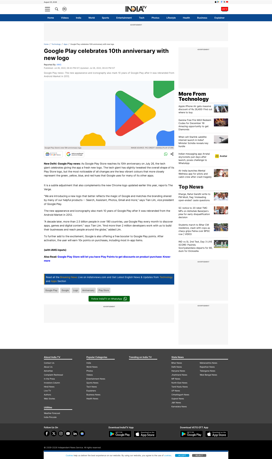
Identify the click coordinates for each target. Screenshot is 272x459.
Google (65, 290)
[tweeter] (54, 433)
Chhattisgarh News (180, 394)
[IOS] (216, 2)
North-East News (179, 382)
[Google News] (53, 154)
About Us (48, 367)
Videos (65, 17)
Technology (56, 44)
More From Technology (193, 96)
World (91, 17)
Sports (105, 17)
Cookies (69, 455)
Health (186, 17)
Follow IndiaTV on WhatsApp (106, 298)
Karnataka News (179, 406)
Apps (66, 44)
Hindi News (49, 386)
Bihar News (176, 363)
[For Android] (191, 434)
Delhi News (176, 367)
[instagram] (61, 433)
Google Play (51, 290)
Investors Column (52, 382)
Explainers (91, 390)
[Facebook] (47, 433)
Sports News (92, 382)
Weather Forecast (52, 413)
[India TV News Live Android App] (120, 434)
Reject (199, 455)
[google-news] (82, 433)
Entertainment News (95, 379)
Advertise (48, 371)
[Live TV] (224, 9)
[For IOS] (216, 434)
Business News (93, 394)
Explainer (219, 17)
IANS (59, 64)
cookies (167, 455)
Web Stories (49, 398)
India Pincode (50, 417)
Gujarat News (177, 398)
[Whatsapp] (165, 154)
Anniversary (88, 290)
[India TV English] (136, 9)
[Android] (218, 2)
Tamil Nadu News (179, 386)
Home (50, 17)
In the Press (49, 379)
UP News (175, 390)
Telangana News (207, 371)
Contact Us (49, 363)
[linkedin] (75, 433)
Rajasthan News (207, 367)
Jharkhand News (179, 375)
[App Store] (145, 434)
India (78, 17)
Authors (47, 394)
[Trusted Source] (74, 154)
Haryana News (178, 371)
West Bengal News (208, 375)
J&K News (176, 402)
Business (202, 17)
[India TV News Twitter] (224, 2)
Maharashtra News (208, 363)
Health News (92, 398)
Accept (182, 455)
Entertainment (124, 17)
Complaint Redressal (53, 375)
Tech (141, 17)
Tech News (91, 386)
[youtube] (68, 433)
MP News (175, 379)
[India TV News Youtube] (227, 2)
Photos (155, 17)
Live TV (47, 390)
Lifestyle (171, 17)
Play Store (104, 290)
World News (91, 367)
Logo (75, 290)
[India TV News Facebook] (222, 2)
